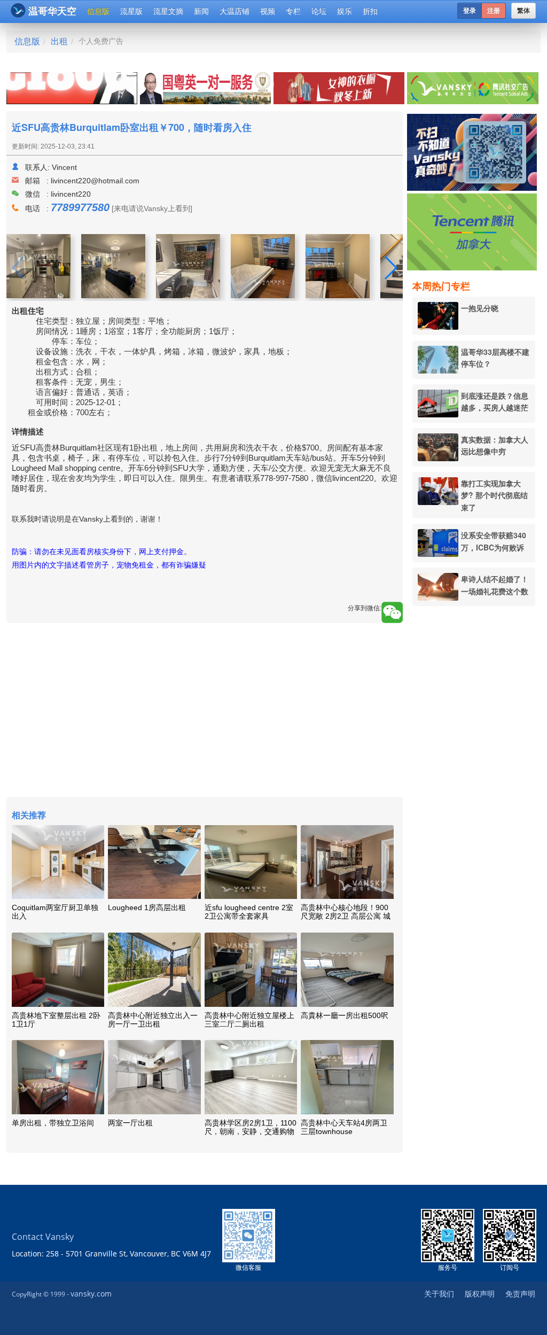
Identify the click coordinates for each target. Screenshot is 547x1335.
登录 (469, 10)
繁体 (523, 10)
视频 (267, 11)
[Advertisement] (479, 771)
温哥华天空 (52, 11)
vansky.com (91, 1294)
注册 (493, 10)
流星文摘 (168, 11)
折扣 (370, 11)
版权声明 (480, 1294)
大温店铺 (234, 11)
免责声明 (520, 1294)
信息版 (98, 11)
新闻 (201, 11)
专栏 (293, 11)
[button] (390, 268)
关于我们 (439, 1294)
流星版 (131, 11)
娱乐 (344, 11)
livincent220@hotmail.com (95, 180)
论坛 (318, 11)
